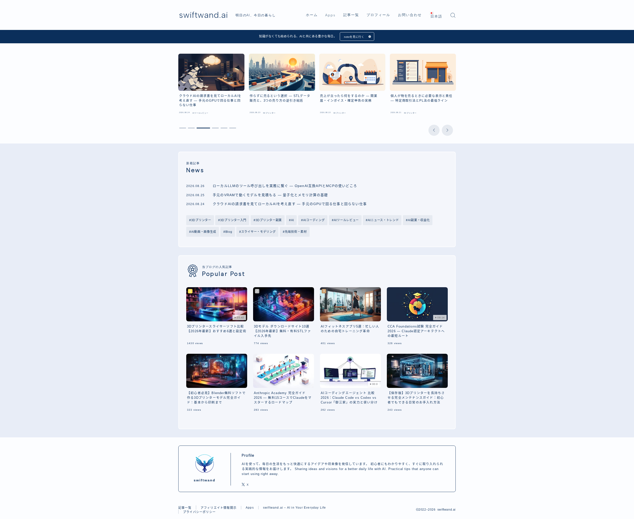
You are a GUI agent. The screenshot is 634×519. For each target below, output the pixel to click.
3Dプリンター (201, 220)
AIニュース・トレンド (383, 220)
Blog (228, 232)
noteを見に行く (354, 36)
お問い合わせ (410, 15)
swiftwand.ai (203, 15)
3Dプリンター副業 (269, 220)
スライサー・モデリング (258, 232)
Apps (330, 15)
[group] (211, 85)
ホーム (312, 15)
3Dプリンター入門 (233, 220)
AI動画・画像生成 (203, 232)
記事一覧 (351, 15)
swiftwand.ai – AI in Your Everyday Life (294, 507)
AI (292, 220)
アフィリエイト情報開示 (219, 508)
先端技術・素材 (296, 232)
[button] (434, 130)
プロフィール (379, 15)
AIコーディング (314, 220)
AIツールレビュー (346, 220)
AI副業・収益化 (419, 220)
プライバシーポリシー (199, 512)
